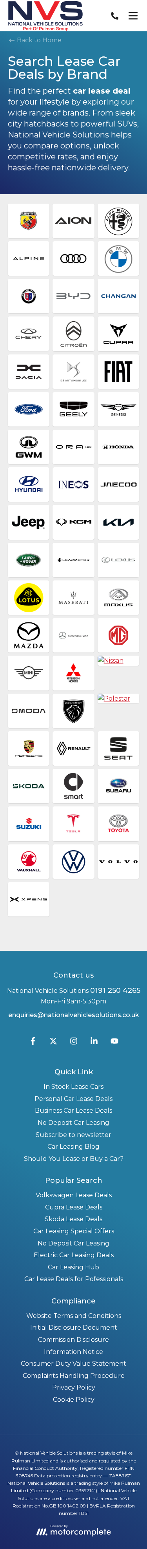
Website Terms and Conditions (73, 1315)
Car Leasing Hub (73, 1267)
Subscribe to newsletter (73, 1135)
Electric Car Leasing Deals (74, 1255)
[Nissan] (118, 661)
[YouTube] (114, 1043)
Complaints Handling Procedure (74, 1375)
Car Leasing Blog (73, 1146)
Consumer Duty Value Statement (73, 1363)
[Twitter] (53, 1043)
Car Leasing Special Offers (73, 1231)
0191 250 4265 (115, 990)
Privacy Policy (73, 1387)
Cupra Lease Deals (73, 1207)
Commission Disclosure (73, 1339)
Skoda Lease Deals (73, 1219)
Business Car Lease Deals (73, 1110)
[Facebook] (33, 1043)
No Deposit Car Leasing (73, 1122)
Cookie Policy (73, 1399)
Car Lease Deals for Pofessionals (73, 1279)
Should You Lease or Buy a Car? (73, 1158)
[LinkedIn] (94, 1043)
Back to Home (38, 40)
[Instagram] (74, 1043)
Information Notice (73, 1352)
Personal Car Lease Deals (73, 1099)
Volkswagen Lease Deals (74, 1195)
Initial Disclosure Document (73, 1327)
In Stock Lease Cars (73, 1086)
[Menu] (133, 15)
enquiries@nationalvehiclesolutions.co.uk (73, 1015)
